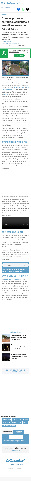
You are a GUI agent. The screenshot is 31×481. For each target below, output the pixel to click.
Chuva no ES (6, 422)
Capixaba (7, 7)
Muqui (6, 94)
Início (2, 7)
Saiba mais (14, 450)
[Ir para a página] (13, 3)
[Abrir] (2, 3)
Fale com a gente (16, 437)
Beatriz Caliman (6, 41)
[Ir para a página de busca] (4, 3)
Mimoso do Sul (19, 87)
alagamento (7, 419)
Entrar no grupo (19, 55)
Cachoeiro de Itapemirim (12, 279)
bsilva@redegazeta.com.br (12, 43)
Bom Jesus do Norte (9, 425)
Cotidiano (3, 9)
